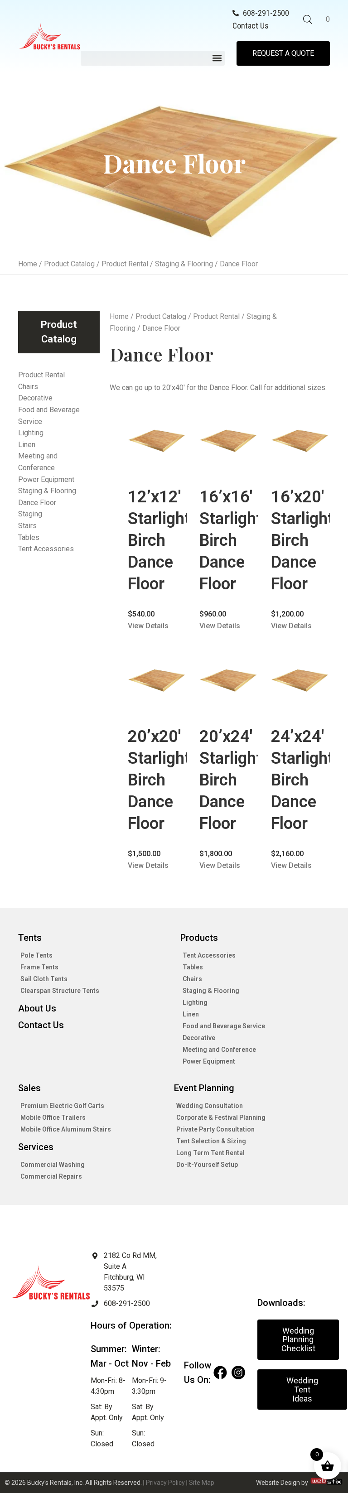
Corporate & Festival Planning (221, 1117)
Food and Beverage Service (49, 415)
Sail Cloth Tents (44, 978)
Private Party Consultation (215, 1129)
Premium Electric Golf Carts (62, 1105)
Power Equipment (46, 479)
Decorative (35, 398)
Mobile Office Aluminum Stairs (65, 1129)
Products (199, 937)
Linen (26, 444)
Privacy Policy (165, 1482)
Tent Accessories (46, 548)
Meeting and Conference (38, 462)
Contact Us (41, 1025)
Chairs (28, 386)
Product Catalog (69, 264)
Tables (28, 537)
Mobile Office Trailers (53, 1117)
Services (35, 1146)
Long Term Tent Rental (210, 1152)
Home (27, 264)
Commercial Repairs (51, 1176)
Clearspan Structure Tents (59, 990)
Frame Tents (39, 967)
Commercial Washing (52, 1164)
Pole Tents (36, 955)
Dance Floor (37, 502)
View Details (148, 625)
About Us (37, 1008)
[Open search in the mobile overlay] (307, 19)
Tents (30, 937)
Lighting (31, 433)
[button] (153, 58)
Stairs (27, 525)
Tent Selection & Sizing (211, 1141)
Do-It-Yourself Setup (207, 1164)
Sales (29, 1088)
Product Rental (125, 264)
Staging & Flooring (184, 264)
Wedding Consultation (209, 1105)
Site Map (201, 1482)
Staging (30, 514)
